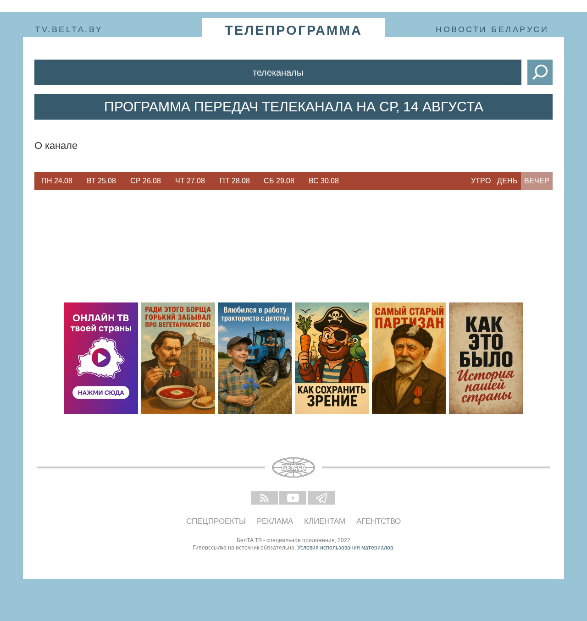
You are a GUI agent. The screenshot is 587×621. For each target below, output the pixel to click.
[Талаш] (409, 358)
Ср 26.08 (145, 181)
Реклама (275, 521)
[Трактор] (255, 358)
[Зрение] (332, 358)
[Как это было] (486, 358)
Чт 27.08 (190, 181)
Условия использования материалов (345, 547)
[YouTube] (293, 498)
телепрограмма (293, 30)
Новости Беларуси (492, 29)
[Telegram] (322, 498)
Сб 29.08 (279, 181)
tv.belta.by (69, 29)
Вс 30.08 (324, 181)
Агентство (378, 521)
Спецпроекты (216, 521)
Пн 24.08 (56, 181)
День (507, 181)
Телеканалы (278, 72)
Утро (481, 181)
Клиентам (324, 521)
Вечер (536, 181)
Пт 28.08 (235, 181)
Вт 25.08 (101, 181)
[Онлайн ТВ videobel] (101, 358)
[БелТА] (293, 467)
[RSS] (265, 498)
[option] (56, 181)
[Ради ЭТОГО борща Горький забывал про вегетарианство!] (178, 358)
